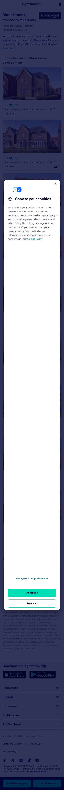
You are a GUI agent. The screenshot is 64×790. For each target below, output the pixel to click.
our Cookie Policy (33, 238)
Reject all (32, 603)
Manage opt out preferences (32, 578)
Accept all (32, 592)
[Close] (55, 183)
